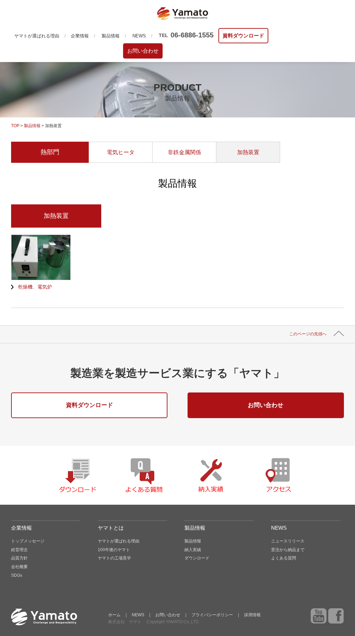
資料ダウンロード (243, 35)
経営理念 (19, 549)
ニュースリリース (287, 541)
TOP (15, 125)
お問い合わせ (142, 51)
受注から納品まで (287, 549)
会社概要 (19, 566)
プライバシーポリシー (212, 614)
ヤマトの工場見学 (114, 558)
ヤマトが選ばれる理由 (36, 35)
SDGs (16, 575)
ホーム (114, 614)
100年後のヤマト (114, 549)
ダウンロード (196, 558)
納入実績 (192, 549)
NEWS (139, 35)
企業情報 (80, 35)
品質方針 (19, 558)
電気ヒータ (121, 152)
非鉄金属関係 (184, 152)
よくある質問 (283, 558)
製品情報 (111, 35)
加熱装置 (248, 152)
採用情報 (252, 614)
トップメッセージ (27, 541)
